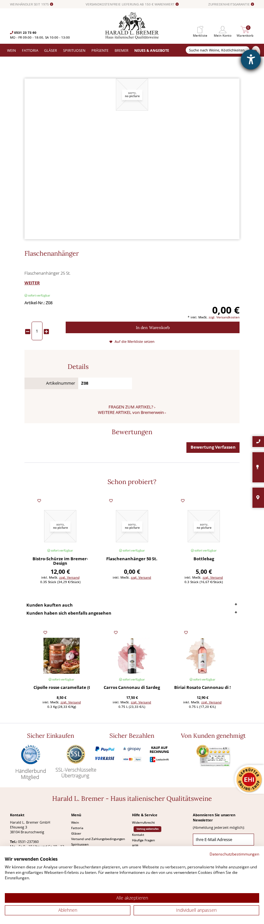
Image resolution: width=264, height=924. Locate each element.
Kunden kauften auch (49, 605)
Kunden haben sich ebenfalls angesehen (68, 613)
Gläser (76, 833)
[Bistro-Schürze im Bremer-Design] (60, 526)
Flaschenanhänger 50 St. (131, 559)
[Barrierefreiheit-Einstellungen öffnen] (251, 59)
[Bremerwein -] (132, 38)
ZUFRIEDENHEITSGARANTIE (229, 4)
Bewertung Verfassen (213, 447)
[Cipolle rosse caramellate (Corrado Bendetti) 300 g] (61, 656)
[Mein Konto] (222, 29)
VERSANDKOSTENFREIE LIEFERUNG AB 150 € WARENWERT (130, 4)
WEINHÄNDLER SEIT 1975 (30, 4)
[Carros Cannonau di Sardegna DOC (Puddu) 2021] (132, 656)
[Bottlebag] (204, 526)
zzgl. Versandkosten (224, 317)
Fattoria (77, 828)
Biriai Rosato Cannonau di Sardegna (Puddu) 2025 (202, 687)
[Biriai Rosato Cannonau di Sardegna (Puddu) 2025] (202, 656)
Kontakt (138, 834)
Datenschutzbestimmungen (234, 854)
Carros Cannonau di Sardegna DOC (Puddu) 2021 (132, 687)
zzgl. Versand (69, 577)
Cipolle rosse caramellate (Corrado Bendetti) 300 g (61, 687)
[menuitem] (200, 29)
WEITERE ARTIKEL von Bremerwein (131, 412)
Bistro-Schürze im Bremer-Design (60, 561)
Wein (75, 822)
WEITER (32, 283)
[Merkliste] (200, 29)
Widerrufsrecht (143, 822)
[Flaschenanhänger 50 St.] (132, 526)
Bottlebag (203, 559)
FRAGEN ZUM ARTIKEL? (130, 407)
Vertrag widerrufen (148, 828)
